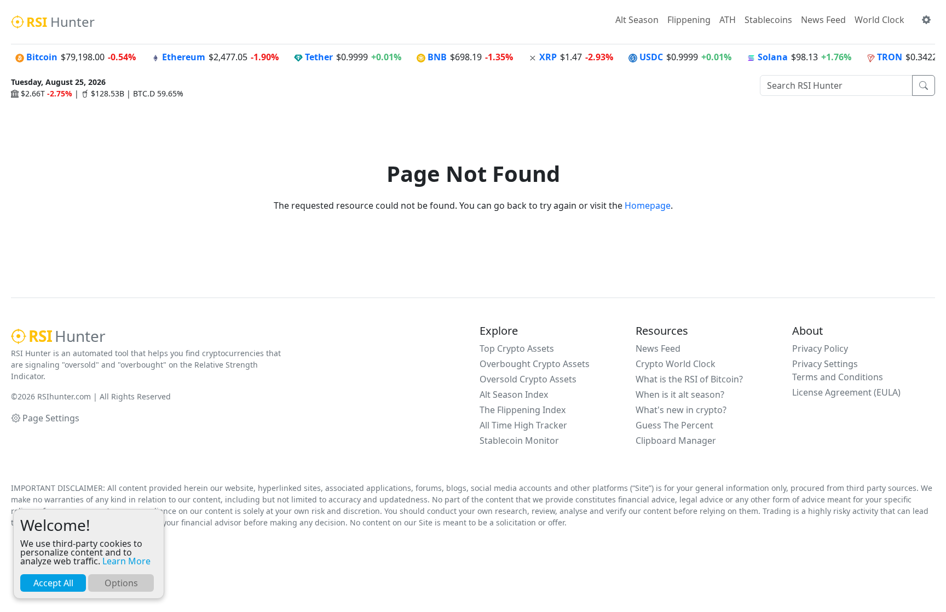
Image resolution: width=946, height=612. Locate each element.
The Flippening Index (523, 410)
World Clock (879, 20)
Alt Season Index (514, 394)
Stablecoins (768, 20)
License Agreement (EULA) (846, 392)
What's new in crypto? (681, 410)
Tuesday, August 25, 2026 (58, 82)
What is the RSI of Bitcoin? (689, 379)
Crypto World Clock (676, 364)
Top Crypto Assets (517, 348)
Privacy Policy (820, 348)
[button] (926, 19)
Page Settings (50, 418)
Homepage (648, 205)
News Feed (823, 20)
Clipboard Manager (676, 440)
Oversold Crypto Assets (528, 379)
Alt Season (637, 20)
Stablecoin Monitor (519, 440)
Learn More (126, 561)
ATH (727, 20)
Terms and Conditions (837, 377)
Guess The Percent (674, 425)
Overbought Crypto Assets (535, 364)
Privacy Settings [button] (825, 364)
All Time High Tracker (523, 425)
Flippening (689, 20)
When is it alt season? (680, 394)
